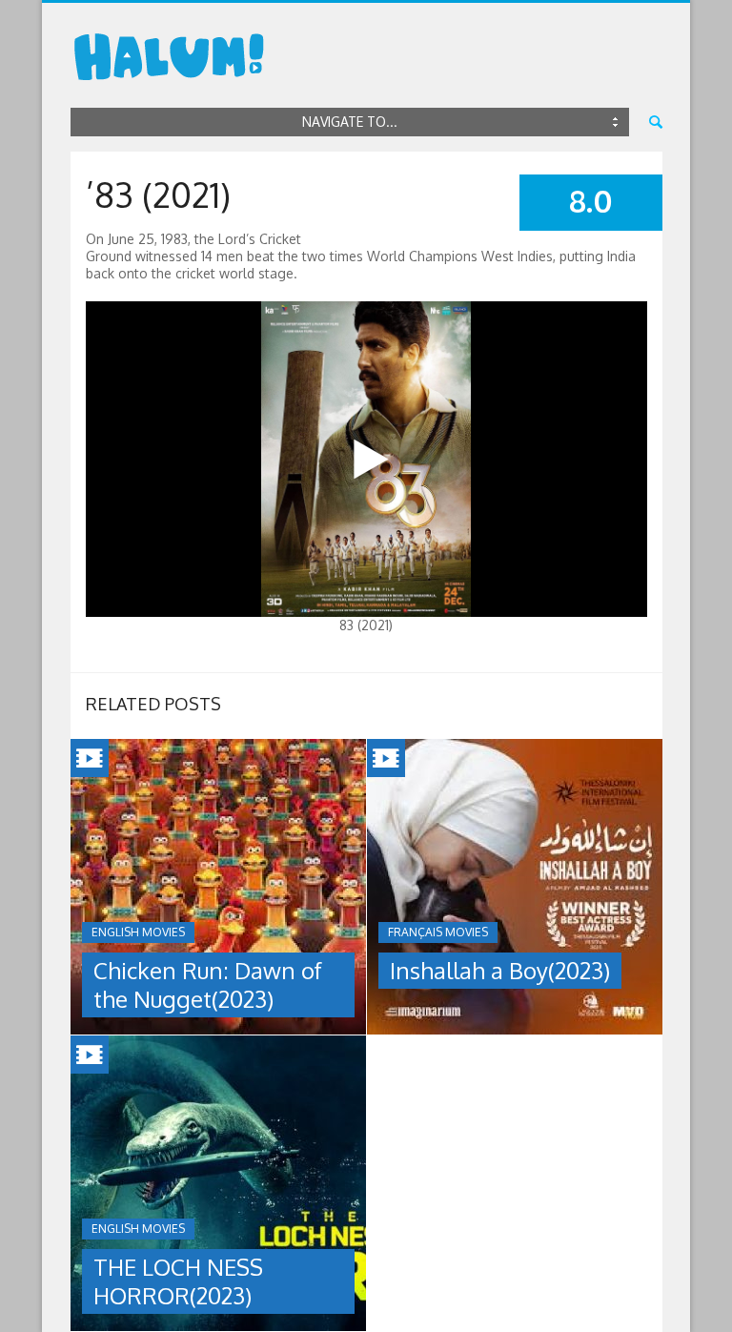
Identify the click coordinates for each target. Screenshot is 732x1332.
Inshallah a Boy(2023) (500, 970)
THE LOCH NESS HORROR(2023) (178, 1281)
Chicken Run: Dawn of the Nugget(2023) (207, 984)
